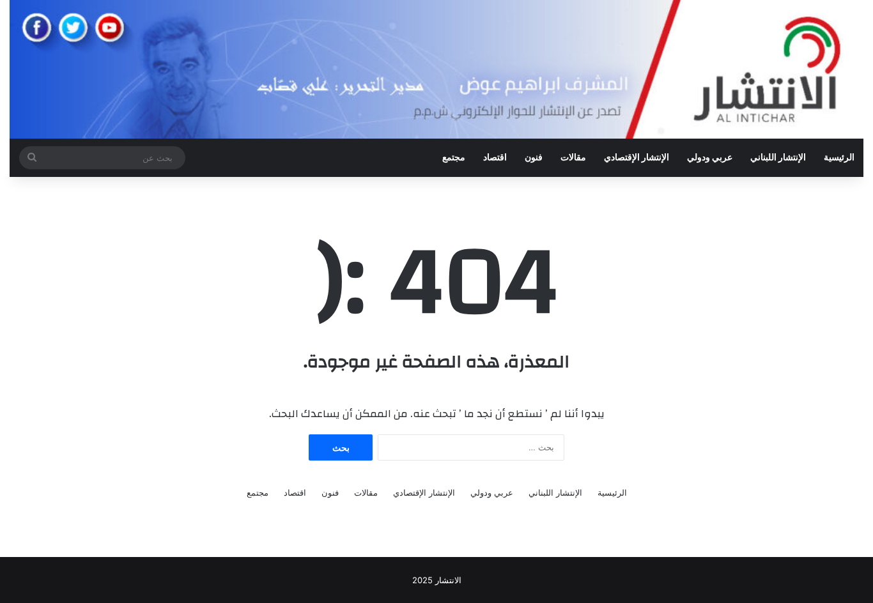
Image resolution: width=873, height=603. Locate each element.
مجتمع (453, 157)
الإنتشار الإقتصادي (636, 157)
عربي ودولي (709, 157)
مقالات (573, 157)
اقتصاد (495, 157)
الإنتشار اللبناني (778, 157)
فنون (534, 157)
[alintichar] (436, 69)
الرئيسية (839, 157)
